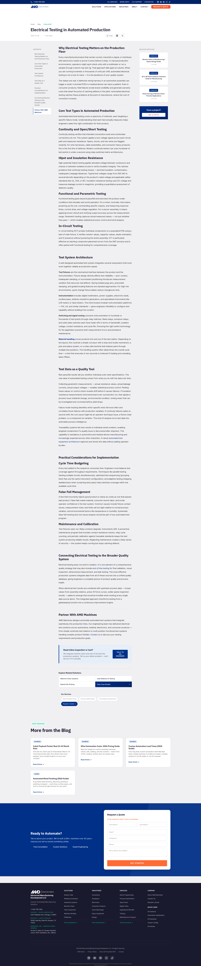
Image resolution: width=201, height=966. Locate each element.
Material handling (66, 339)
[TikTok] (169, 2)
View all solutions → (70, 922)
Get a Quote (154, 115)
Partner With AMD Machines (41, 111)
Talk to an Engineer (120, 654)
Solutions (96, 7)
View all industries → (99, 922)
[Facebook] (164, 2)
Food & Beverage (98, 910)
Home (33, 24)
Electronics (95, 902)
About (134, 7)
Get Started (137, 863)
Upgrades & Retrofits (127, 910)
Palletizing (67, 917)
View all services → (126, 922)
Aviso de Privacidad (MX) (108, 952)
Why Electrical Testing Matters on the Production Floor (42, 56)
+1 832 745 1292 (39, 2)
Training (122, 913)
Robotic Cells (68, 895)
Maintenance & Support (128, 917)
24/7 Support (137, 2)
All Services (112, 2)
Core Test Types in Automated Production (41, 66)
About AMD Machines (155, 895)
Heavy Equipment (98, 913)
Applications (110, 7)
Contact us (95, 635)
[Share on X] (122, 36)
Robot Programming (126, 895)
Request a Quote (160, 7)
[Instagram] (167, 2)
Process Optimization (127, 898)
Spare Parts (124, 2)
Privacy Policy (92, 952)
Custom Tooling (153, 922)
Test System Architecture (39, 74)
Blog (39, 24)
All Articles (151, 926)
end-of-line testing (100, 568)
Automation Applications (156, 915)
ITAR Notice (149, 2)
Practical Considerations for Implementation (41, 90)
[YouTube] (161, 2)
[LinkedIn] (158, 2)
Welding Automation (71, 898)
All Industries (152, 919)
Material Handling (70, 913)
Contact (144, 7)
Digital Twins (124, 906)
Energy (94, 917)
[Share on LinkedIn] (117, 36)
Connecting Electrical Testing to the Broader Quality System (42, 101)
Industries (123, 7)
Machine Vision (69, 906)
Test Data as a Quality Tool (40, 82)
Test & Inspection (70, 910)
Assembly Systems (70, 902)
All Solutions (152, 911)
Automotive (96, 895)
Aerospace (95, 898)
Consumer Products (98, 906)
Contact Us (151, 898)
